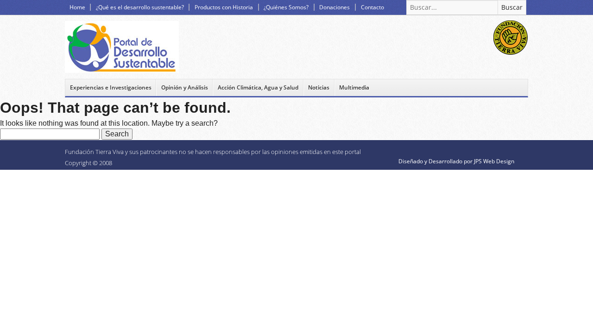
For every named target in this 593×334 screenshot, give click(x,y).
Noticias (318, 87)
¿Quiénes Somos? (286, 7)
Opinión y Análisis (184, 87)
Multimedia (354, 87)
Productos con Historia (224, 7)
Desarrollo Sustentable (122, 47)
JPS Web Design (494, 161)
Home (77, 7)
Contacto (372, 7)
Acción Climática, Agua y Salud (258, 87)
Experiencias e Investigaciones (110, 87)
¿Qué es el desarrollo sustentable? (140, 7)
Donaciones (334, 7)
